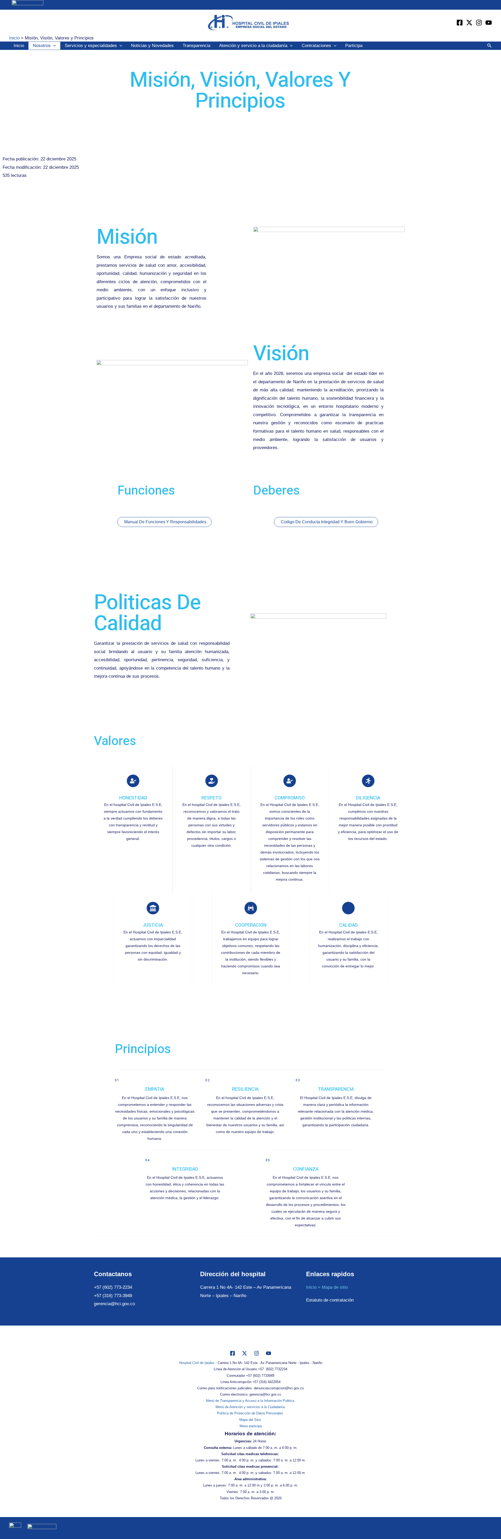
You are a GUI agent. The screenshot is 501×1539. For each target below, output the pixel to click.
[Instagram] (479, 22)
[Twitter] (469, 22)
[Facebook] (459, 22)
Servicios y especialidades (91, 45)
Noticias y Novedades (152, 45)
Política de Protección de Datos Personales (250, 1413)
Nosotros (42, 45)
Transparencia (196, 45)
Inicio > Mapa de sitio (327, 1287)
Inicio (19, 45)
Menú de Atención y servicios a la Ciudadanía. (251, 1407)
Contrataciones (316, 45)
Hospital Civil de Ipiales (196, 1363)
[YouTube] (488, 22)
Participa (353, 45)
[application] (53, 46)
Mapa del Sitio (250, 1420)
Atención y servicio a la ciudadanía (253, 45)
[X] (244, 1353)
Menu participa (251, 1426)
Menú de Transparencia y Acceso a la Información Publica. (250, 1401)
